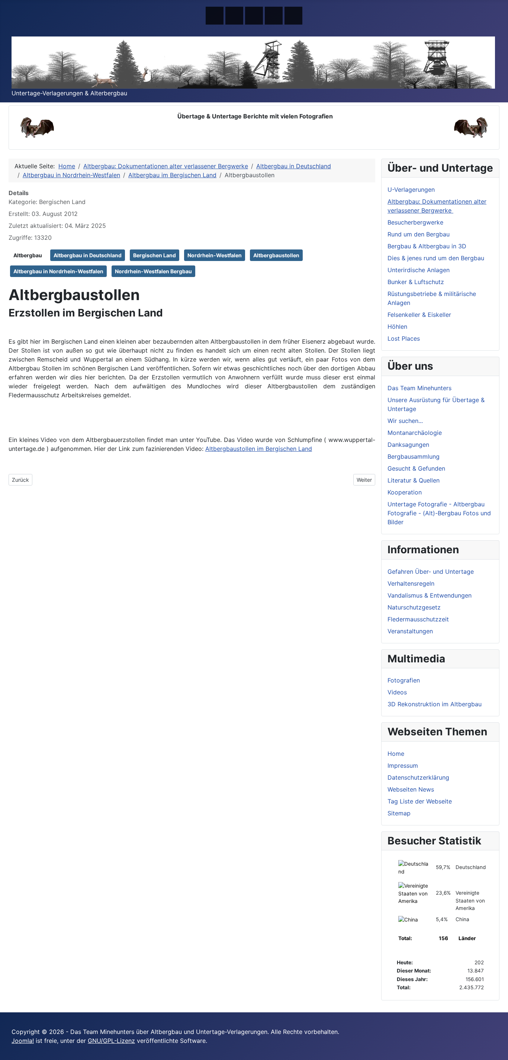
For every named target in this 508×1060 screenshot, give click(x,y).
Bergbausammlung (414, 456)
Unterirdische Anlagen (419, 270)
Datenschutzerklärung (418, 777)
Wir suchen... (405, 420)
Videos (397, 692)
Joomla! (23, 1040)
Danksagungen (408, 444)
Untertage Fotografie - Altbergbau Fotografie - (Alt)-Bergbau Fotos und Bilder (439, 513)
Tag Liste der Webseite (420, 801)
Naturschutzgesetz (414, 607)
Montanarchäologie (415, 432)
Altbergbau (27, 255)
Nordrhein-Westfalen (214, 255)
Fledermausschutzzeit (418, 619)
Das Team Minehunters (419, 388)
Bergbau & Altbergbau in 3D (427, 246)
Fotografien (404, 680)
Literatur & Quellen (414, 480)
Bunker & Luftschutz (416, 282)
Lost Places (404, 338)
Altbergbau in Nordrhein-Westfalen (58, 271)
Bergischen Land (154, 255)
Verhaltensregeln (411, 583)
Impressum (403, 765)
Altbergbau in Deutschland (88, 255)
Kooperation (405, 492)
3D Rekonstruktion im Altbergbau (435, 704)
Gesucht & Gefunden (416, 468)
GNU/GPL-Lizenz (111, 1040)
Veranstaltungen (410, 631)
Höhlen (397, 326)
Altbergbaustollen (276, 255)
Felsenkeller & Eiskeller (419, 314)
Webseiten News (411, 789)
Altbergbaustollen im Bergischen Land (258, 448)
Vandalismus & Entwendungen (430, 595)
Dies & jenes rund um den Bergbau (436, 258)
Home (396, 753)
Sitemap (399, 813)
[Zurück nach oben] (498, 1050)
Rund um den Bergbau (419, 234)
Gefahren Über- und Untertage (431, 571)
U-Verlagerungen (411, 189)
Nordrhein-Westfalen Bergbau (153, 271)
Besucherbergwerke (415, 222)
